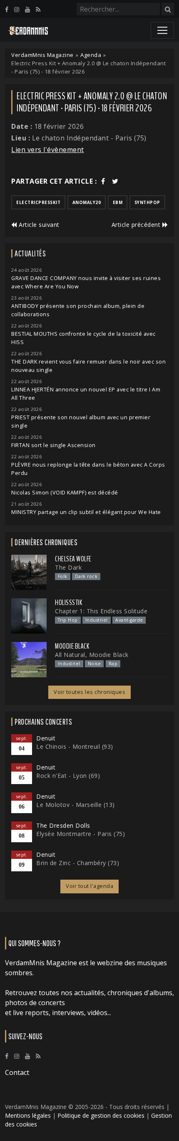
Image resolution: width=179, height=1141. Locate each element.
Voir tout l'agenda (89, 886)
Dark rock (86, 576)
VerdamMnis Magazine (42, 55)
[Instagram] (16, 9)
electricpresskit (38, 202)
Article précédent (137, 225)
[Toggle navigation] (162, 30)
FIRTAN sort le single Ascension (53, 445)
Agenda (90, 55)
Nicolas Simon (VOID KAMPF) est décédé (64, 492)
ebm (118, 202)
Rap (113, 663)
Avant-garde (129, 620)
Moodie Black (72, 646)
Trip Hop (68, 620)
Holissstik (68, 602)
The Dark (68, 567)
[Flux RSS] (38, 9)
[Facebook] (6, 9)
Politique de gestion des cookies (100, 1115)
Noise (94, 663)
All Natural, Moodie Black (92, 655)
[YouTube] (27, 9)
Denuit (45, 738)
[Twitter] (115, 181)
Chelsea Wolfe (73, 559)
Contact (17, 1072)
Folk (62, 576)
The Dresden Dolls (63, 825)
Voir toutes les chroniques (89, 692)
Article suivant (38, 225)
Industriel (96, 620)
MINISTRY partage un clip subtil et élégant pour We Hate (86, 512)
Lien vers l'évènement (47, 149)
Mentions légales (28, 1115)
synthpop (147, 202)
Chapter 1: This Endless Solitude (101, 611)
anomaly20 (86, 202)
